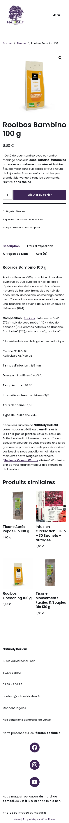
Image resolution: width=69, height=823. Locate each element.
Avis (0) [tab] (41, 254)
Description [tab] (11, 246)
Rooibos (29, 318)
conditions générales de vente (30, 720)
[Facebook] (35, 747)
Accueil (7, 43)
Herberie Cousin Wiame (21, 460)
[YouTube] (35, 782)
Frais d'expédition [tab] (40, 246)
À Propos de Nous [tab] (16, 254)
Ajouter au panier (40, 195)
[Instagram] (35, 765)
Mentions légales (14, 708)
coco (31, 219)
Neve (17, 819)
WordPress (48, 819)
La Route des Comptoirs (26, 227)
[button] (60, 58)
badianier (21, 219)
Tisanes (21, 43)
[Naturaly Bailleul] (15, 15)
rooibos (39, 219)
